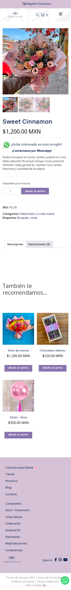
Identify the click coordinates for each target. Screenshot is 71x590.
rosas (33, 218)
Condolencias (14, 550)
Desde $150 (12, 530)
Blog (8, 487)
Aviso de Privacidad (50, 577)
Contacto (11, 494)
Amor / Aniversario (17, 510)
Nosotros (11, 481)
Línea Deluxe (13, 517)
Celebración (27, 214)
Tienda (9, 474)
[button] (62, 34)
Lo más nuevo (45, 214)
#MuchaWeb (34, 585)
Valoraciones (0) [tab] (39, 244)
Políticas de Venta (22, 581)
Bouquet (22, 218)
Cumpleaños (13, 503)
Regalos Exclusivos (38, 4)
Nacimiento (12, 537)
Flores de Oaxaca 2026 (20, 577)
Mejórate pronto (16, 543)
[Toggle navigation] (38, 15)
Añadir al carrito (35, 191)
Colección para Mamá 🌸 (21, 467)
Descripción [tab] (15, 244)
